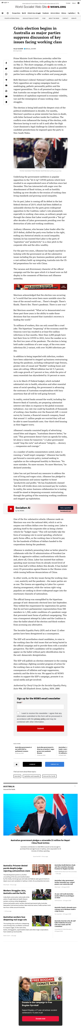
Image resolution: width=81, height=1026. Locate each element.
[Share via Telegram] (6, 79)
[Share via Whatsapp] (6, 74)
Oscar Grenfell (18, 49)
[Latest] (7, 14)
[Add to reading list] (6, 102)
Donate (74, 18)
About (74, 3)
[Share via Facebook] (6, 63)
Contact (68, 3)
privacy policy (40, 719)
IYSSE (43, 18)
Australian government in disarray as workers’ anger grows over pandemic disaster (45, 750)
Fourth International (12, 18)
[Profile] (78, 3)
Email (19, 702)
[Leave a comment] (6, 96)
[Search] (78, 14)
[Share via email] (6, 85)
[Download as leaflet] (6, 91)
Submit (40, 728)
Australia (17, 776)
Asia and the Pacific (49, 776)
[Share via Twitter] (6, 68)
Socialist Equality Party (31, 18)
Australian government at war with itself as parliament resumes (23, 749)
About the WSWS (54, 18)
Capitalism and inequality (32, 776)
